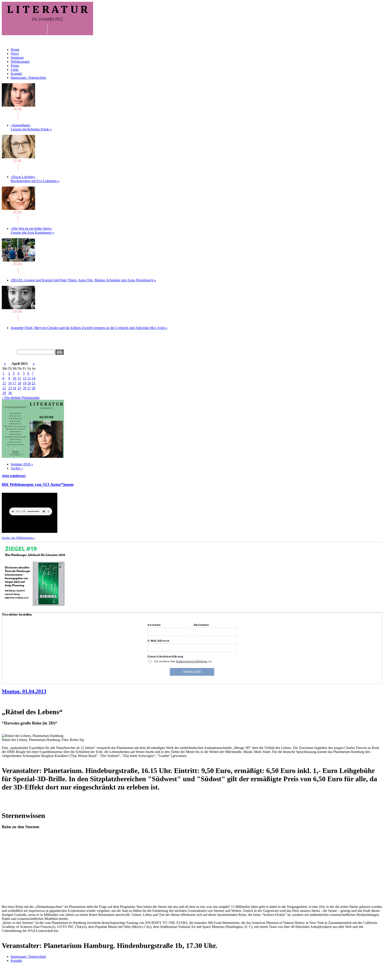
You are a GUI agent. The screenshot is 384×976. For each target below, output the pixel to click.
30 (10, 393)
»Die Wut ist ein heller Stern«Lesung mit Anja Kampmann (32, 230)
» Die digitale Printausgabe (21, 398)
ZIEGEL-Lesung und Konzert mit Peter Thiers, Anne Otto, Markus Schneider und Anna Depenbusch (83, 280)
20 (29, 383)
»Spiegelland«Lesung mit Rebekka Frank (31, 127)
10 (14, 378)
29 (4, 393)
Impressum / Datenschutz (28, 77)
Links (15, 69)
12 (24, 378)
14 (33, 378)
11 (19, 378)
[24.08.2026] (18, 118)
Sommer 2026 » (22, 464)
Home (15, 49)
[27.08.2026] (18, 169)
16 (10, 383)
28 (33, 388)
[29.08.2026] (18, 272)
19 (24, 383)
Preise (15, 65)
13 (29, 378)
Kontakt (16, 73)
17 (14, 383)
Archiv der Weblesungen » (18, 538)
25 (19, 388)
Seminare (17, 57)
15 (4, 383)
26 (24, 388)
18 (19, 383)
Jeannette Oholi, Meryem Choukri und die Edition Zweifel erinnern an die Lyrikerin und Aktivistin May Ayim (89, 328)
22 (4, 388)
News (15, 53)
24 (14, 388)
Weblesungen (20, 61)
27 (29, 388)
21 (33, 383)
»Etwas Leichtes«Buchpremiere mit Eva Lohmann (35, 179)
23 (10, 388)
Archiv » (17, 468)
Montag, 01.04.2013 (24, 691)
